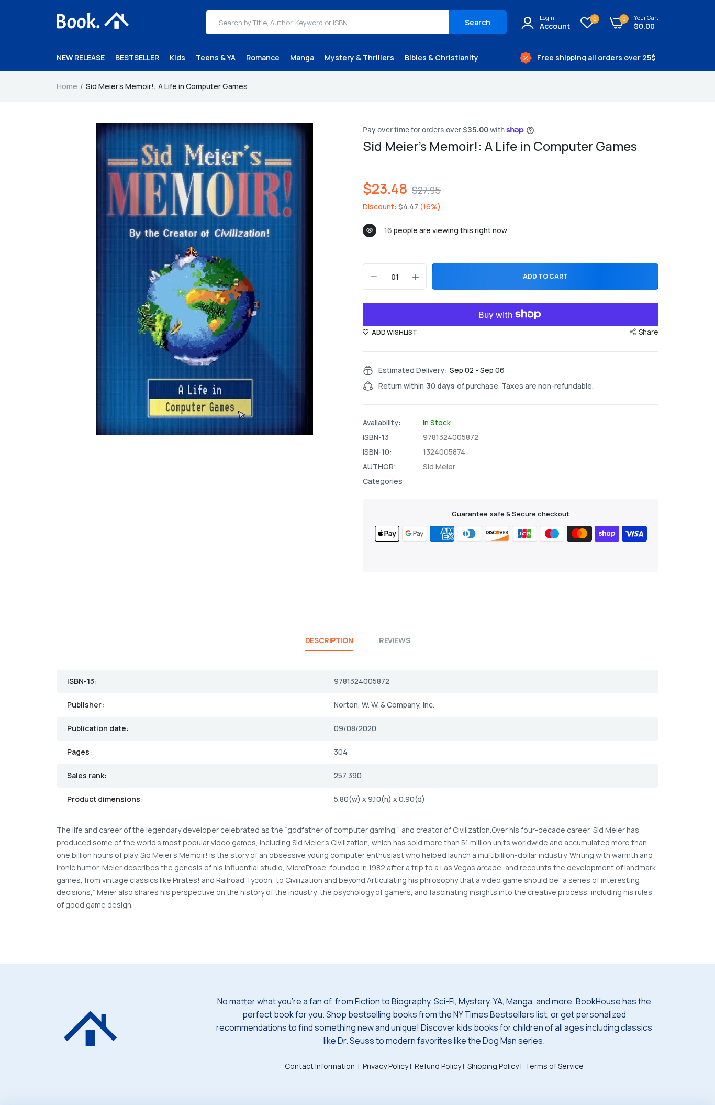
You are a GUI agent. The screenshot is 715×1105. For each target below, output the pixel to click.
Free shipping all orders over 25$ (596, 57)
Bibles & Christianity (441, 57)
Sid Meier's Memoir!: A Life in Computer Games (500, 145)
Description (329, 640)
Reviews (394, 640)
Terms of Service (554, 1066)
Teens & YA (216, 57)
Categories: (384, 481)
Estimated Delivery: (412, 370)
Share (648, 332)
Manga (302, 57)
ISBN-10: (377, 452)
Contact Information (320, 1066)
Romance (263, 57)
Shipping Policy (493, 1066)
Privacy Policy (385, 1066)
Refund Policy (438, 1066)
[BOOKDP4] (93, 22)
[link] (686, 1029)
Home (67, 86)
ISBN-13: (377, 437)
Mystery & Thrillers (359, 57)
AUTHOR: (379, 466)
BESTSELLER (137, 57)
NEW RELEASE (81, 57)
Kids (177, 57)
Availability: (382, 422)
